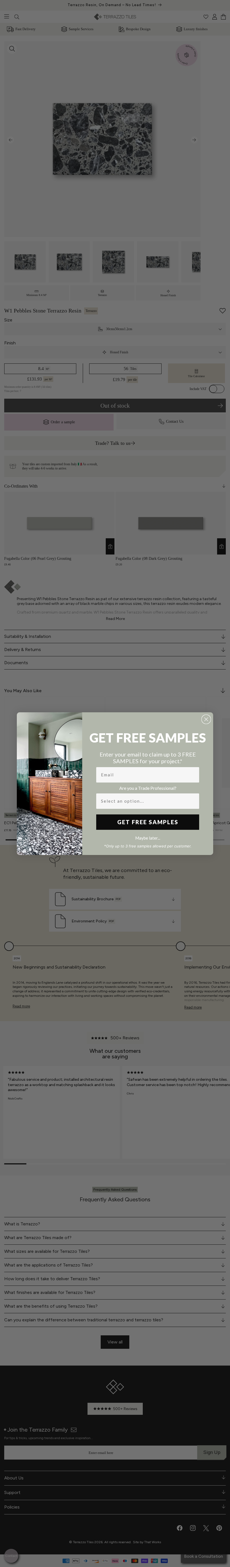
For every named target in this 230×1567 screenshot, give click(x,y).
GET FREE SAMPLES (147, 822)
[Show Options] (194, 801)
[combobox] (146, 801)
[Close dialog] (206, 719)
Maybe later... (147, 837)
